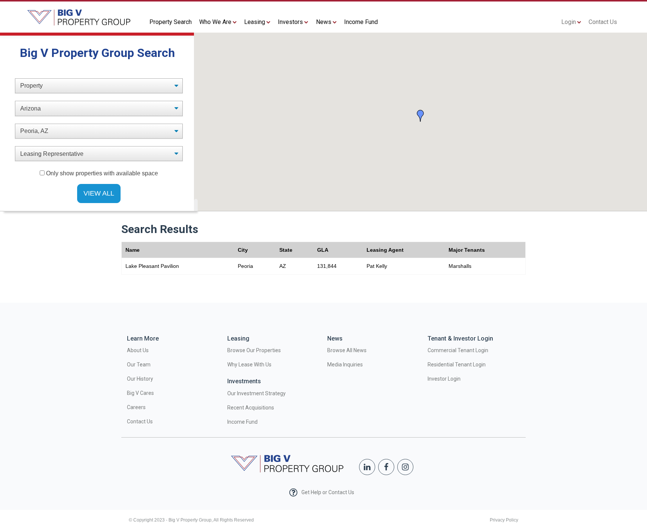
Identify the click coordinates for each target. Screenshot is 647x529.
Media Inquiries (345, 365)
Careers (136, 407)
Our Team (139, 365)
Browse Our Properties (254, 350)
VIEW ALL (98, 193)
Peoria (245, 266)
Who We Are (215, 21)
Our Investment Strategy (256, 393)
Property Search (170, 21)
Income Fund (361, 21)
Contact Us (603, 21)
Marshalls (460, 266)
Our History (140, 379)
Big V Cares (140, 393)
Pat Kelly (377, 266)
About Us (138, 350)
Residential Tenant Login (457, 365)
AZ (282, 266)
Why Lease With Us (249, 365)
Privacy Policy (504, 520)
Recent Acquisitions (250, 408)
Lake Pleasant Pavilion (152, 266)
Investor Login (444, 379)
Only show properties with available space (102, 173)
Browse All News (347, 350)
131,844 (327, 266)
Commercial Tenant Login (458, 350)
